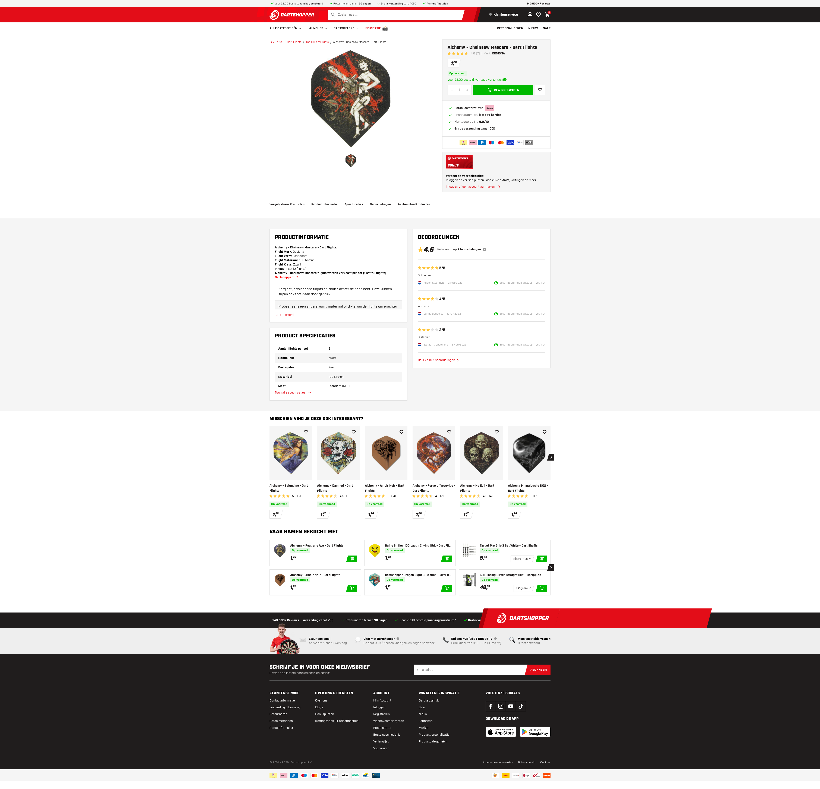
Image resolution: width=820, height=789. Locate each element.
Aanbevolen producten (414, 204)
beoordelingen (380, 204)
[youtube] (511, 706)
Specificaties (353, 204)
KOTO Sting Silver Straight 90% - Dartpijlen (510, 575)
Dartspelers (344, 28)
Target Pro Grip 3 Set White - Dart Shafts (508, 546)
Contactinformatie (282, 700)
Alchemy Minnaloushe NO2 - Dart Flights (528, 488)
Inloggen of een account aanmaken (470, 186)
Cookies (545, 762)
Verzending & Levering (284, 707)
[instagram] (501, 706)
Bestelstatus (382, 728)
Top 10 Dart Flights (317, 42)
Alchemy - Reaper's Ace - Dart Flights (316, 546)
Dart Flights (294, 42)
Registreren (381, 714)
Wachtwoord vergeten (388, 721)
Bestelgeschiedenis (387, 734)
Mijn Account (382, 700)
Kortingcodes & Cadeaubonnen (337, 721)
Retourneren (278, 714)
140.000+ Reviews (539, 4)
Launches (315, 28)
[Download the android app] (535, 732)
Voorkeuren (381, 748)
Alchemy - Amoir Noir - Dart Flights (384, 488)
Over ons (321, 700)
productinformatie (324, 204)
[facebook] (491, 706)
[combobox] (397, 14)
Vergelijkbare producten (287, 204)
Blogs (319, 707)
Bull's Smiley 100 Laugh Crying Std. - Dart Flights (418, 546)
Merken (424, 728)
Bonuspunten (324, 714)
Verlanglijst (381, 741)
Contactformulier (281, 728)
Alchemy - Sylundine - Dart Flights (288, 488)
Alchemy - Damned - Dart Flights (335, 488)
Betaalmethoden (281, 721)
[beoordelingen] (484, 249)
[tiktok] (521, 706)
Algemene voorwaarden (498, 762)
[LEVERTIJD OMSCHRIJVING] (505, 79)
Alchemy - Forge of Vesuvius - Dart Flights (434, 488)
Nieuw (423, 714)
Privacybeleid (526, 762)
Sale (422, 707)
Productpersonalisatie (434, 734)
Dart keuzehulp (429, 700)
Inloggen (379, 707)
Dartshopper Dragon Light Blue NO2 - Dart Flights (418, 575)
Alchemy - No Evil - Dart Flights (477, 488)
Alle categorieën (283, 28)
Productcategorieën (433, 741)
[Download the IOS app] (501, 732)
